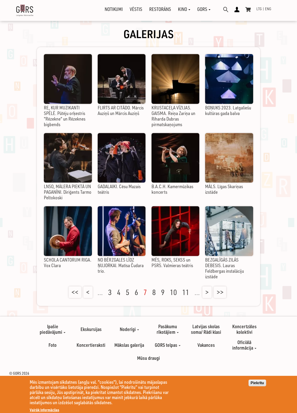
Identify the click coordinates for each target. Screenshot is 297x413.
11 (185, 292)
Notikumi (114, 9)
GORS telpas (166, 345)
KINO (183, 9)
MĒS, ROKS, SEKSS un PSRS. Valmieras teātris (172, 262)
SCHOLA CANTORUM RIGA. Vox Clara (67, 262)
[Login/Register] (237, 9)
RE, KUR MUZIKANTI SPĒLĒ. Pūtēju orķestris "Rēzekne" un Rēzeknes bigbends (64, 116)
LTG (259, 9)
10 (173, 292)
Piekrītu (257, 383)
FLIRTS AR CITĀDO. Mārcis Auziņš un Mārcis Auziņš (121, 110)
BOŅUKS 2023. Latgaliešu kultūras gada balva (228, 110)
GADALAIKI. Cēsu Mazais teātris (119, 189)
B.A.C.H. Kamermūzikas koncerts (172, 189)
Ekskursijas (91, 329)
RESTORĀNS (160, 9)
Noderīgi (128, 329)
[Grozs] (248, 9)
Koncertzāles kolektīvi (244, 329)
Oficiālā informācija (243, 345)
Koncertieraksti (91, 345)
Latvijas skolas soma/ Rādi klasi (206, 329)
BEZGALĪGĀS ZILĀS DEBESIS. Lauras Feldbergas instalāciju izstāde (224, 268)
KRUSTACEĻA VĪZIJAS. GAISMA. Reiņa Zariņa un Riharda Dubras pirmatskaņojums (173, 116)
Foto (52, 345)
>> (219, 292)
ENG (268, 9)
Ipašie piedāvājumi (51, 329)
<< (74, 292)
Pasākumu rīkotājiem (167, 329)
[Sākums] (21, 10)
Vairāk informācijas (44, 410)
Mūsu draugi (148, 358)
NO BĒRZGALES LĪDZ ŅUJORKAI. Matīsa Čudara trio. (121, 265)
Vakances (206, 345)
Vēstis (136, 9)
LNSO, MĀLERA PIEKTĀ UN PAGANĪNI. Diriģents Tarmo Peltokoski (67, 192)
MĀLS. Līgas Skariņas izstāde (224, 189)
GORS (202, 9)
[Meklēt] (226, 9)
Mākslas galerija (129, 345)
